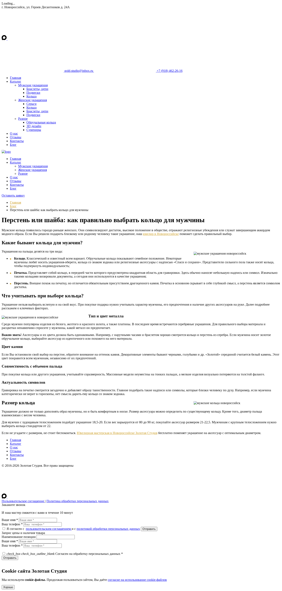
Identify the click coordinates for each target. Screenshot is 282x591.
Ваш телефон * (12, 524)
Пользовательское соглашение (23, 501)
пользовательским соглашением (49, 528)
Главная (15, 202)
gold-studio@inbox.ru (79, 70)
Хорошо (8, 587)
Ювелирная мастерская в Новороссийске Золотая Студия (117, 433)
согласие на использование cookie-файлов (137, 580)
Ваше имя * (10, 520)
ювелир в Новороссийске (161, 234)
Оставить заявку (13, 195)
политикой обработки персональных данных (108, 528)
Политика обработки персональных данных (77, 501)
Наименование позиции (19, 537)
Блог (13, 206)
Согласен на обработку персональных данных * (65, 553)
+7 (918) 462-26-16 (169, 70)
